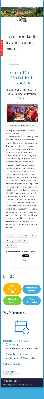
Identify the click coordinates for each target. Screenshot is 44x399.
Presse (34, 236)
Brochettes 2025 (23, 236)
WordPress (28, 384)
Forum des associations (17, 354)
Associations (12, 64)
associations (10, 236)
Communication (13, 56)
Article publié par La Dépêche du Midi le (22, 77)
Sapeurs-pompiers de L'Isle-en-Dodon (17, 241)
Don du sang (12, 344)
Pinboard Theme (16, 384)
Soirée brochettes (12, 246)
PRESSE (17, 64)
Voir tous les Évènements (11, 364)
